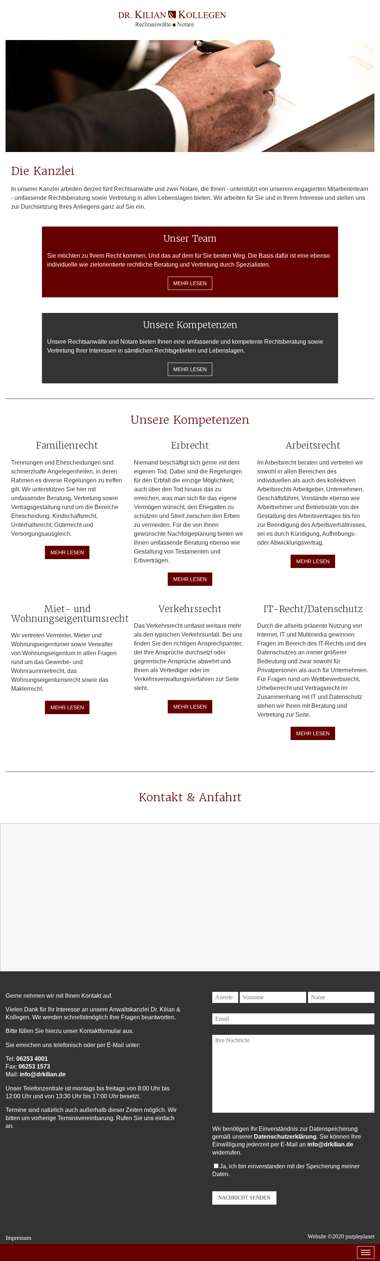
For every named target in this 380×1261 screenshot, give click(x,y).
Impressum (18, 1238)
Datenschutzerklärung (285, 1136)
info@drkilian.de (43, 1074)
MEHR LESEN (190, 283)
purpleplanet (359, 1236)
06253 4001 (32, 1059)
